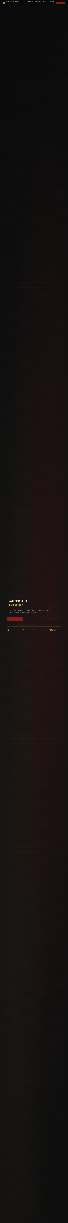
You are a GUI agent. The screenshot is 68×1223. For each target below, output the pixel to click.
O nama (23, 3)
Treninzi (31, 1)
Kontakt (61, 3)
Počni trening (15, 619)
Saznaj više (31, 619)
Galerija (53, 1)
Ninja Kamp (44, 3)
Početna (18, 1)
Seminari (38, 1)
